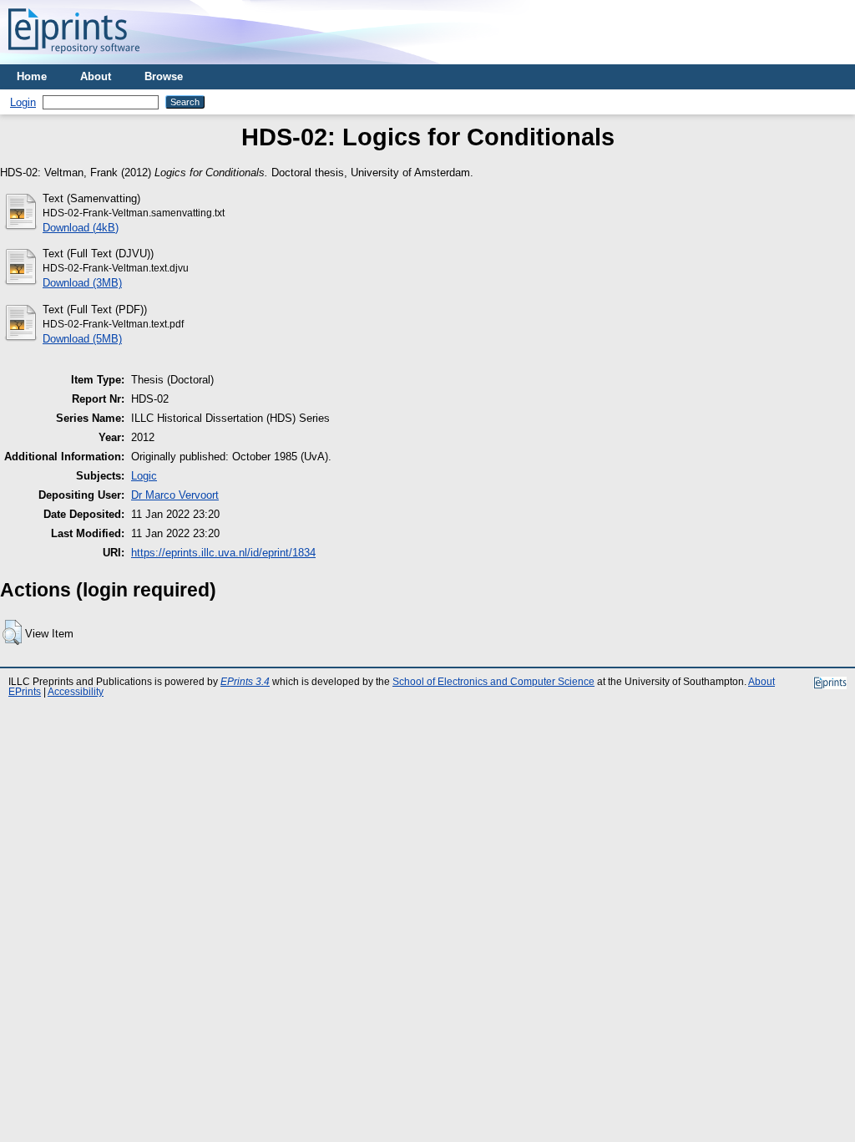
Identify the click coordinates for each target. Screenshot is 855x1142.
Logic (144, 475)
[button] (12, 632)
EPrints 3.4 (245, 682)
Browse (163, 76)
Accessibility (76, 692)
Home (32, 76)
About (95, 76)
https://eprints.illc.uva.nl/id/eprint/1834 (223, 552)
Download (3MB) (82, 283)
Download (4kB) (81, 227)
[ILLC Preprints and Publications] (74, 58)
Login (23, 102)
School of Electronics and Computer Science (493, 682)
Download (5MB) (82, 338)
